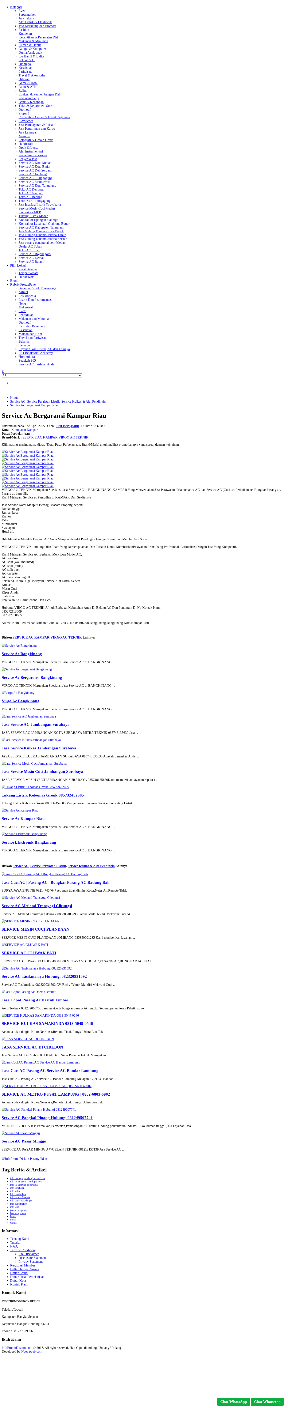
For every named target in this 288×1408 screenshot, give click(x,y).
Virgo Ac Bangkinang (20, 701)
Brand (14, 280)
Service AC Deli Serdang (35, 170)
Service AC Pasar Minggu (24, 1141)
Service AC (18, 401)
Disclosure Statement (33, 1258)
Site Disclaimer (29, 1254)
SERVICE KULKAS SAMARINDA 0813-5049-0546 (47, 1023)
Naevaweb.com (31, 1351)
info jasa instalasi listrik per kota (26, 1181)
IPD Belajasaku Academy (36, 353)
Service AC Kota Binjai (34, 166)
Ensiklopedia (27, 296)
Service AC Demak (31, 258)
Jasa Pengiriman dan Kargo (37, 128)
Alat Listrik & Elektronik (35, 22)
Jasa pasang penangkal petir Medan (42, 242)
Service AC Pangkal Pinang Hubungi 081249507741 (47, 1117)
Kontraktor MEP (30, 212)
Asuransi (24, 136)
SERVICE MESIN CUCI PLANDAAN (35, 929)
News (22, 303)
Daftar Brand (19, 1273)
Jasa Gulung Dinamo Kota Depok (41, 231)
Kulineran (25, 33)
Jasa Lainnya (27, 132)
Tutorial (15, 1242)
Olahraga (25, 64)
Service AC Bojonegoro (35, 254)
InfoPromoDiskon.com (17, 1347)
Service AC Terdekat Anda (36, 364)
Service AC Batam (31, 261)
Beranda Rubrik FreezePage (37, 288)
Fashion (24, 29)
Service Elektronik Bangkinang (29, 842)
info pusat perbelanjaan (21, 1200)
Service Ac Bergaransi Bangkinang (32, 677)
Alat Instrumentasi (31, 151)
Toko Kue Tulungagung (35, 201)
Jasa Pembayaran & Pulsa (36, 125)
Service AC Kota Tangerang (37, 185)
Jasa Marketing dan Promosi (37, 26)
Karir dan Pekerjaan (32, 326)
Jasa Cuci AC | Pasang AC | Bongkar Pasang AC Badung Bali (55, 882)
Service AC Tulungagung (35, 178)
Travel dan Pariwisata (33, 337)
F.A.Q (14, 1246)
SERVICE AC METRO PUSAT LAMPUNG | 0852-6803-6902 (56, 1094)
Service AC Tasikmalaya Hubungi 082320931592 (44, 976)
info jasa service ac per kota (24, 1184)
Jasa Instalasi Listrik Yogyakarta (40, 204)
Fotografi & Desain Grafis (36, 140)
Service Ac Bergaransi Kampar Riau (34, 405)
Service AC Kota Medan (35, 163)
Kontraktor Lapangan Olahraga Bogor (44, 223)
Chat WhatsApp (233, 1402)
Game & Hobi (28, 83)
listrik (13, 1216)
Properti (24, 113)
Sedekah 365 (27, 360)
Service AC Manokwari (34, 182)
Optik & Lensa (28, 147)
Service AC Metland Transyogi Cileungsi (37, 906)
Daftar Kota (26, 277)
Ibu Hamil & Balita (31, 56)
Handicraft (26, 144)
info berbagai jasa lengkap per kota (27, 1178)
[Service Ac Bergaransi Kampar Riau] (28, 451)
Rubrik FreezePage (23, 284)
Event (22, 10)
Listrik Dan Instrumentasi (35, 299)
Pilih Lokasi (18, 265)
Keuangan (25, 345)
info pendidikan (18, 1194)
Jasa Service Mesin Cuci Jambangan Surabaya (42, 771)
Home (14, 397)
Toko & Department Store (36, 106)
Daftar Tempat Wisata (24, 1269)
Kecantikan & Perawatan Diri (38, 37)
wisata (13, 1222)
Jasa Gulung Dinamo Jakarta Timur (42, 235)
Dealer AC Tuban (30, 246)
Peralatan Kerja (29, 98)
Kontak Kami (19, 1284)
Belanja (24, 341)
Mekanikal (26, 307)
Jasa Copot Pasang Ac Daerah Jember (35, 1000)
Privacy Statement (31, 1261)
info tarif (14, 1206)
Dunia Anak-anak (30, 52)
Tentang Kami (19, 1239)
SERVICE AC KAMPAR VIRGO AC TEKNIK (56, 437)
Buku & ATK (28, 87)
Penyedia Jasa (28, 159)
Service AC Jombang (33, 174)
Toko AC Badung (30, 197)
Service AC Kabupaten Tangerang (41, 227)
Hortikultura (27, 356)
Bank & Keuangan (31, 102)
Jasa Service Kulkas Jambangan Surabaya (39, 748)
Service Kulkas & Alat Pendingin (83, 401)
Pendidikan (26, 315)
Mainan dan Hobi (30, 334)
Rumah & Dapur (30, 45)
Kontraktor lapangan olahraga (38, 220)
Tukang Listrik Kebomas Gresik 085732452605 (43, 795)
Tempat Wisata (28, 273)
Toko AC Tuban (29, 250)
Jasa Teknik (26, 18)
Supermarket (27, 14)
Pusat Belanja (28, 269)
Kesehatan (25, 67)
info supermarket (18, 1203)
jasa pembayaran (18, 1210)
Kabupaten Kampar (24, 430)
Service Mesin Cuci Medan (37, 208)
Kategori (16, 7)
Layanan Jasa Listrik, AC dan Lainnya (44, 349)
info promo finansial (20, 1197)
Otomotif (25, 109)
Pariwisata (25, 71)
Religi (23, 90)
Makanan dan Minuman (34, 318)
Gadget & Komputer (32, 48)
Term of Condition (22, 1250)
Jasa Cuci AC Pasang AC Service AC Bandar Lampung (50, 1070)
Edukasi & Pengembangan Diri (39, 94)
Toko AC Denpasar (31, 189)
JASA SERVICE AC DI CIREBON (32, 1047)
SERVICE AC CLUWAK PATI (29, 953)
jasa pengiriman (18, 1213)
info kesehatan (17, 1187)
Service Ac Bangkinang (22, 654)
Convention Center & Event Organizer (44, 117)
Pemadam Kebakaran (33, 155)
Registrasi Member (22, 1265)
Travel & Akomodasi (32, 75)
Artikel (23, 292)
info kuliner (16, 1191)
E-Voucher (26, 121)
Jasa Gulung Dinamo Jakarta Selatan (43, 239)
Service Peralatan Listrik (43, 401)
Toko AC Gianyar (31, 193)
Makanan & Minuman (33, 41)
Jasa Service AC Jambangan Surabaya (36, 724)
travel (13, 1219)
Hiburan (24, 79)
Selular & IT (27, 60)
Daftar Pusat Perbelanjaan (27, 1277)
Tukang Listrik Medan (33, 216)
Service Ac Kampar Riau (23, 818)
